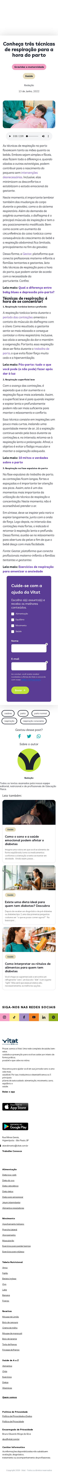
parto (23, 713)
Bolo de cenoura (10, 1322)
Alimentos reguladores (13, 1208)
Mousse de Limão (10, 1316)
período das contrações (18, 317)
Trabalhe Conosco (12, 1151)
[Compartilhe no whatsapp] (38, 736)
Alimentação (9, 1169)
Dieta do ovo (8, 1180)
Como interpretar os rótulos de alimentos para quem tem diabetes (28, 967)
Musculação (8, 1240)
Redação (29, 85)
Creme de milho (9, 1327)
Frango (5, 1300)
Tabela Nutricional (12, 1262)
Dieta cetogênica (10, 1185)
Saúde (29, 76)
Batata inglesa (9, 1278)
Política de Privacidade (13, 1421)
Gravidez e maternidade (29, 66)
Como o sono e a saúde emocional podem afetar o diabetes (24, 840)
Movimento (8, 1218)
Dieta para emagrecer (12, 1197)
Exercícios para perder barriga (16, 1246)
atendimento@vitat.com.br (15, 1145)
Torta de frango (9, 1344)
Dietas (5, 1382)
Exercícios (7, 1377)
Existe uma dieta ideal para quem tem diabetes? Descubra (27, 904)
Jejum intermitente (11, 1202)
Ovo (4, 1284)
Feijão (5, 1273)
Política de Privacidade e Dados (17, 1416)
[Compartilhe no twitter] (29, 736)
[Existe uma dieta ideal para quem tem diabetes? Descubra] (29, 889)
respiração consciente (33, 721)
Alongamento (9, 1235)
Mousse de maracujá (12, 1333)
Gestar (27, 254)
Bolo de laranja (9, 1338)
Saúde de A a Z (10, 1360)
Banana (6, 1295)
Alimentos (7, 1366)
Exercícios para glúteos (13, 1251)
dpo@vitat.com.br (10, 1439)
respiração (9, 721)
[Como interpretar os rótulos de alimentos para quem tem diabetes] (29, 951)
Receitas (7, 1311)
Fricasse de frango (10, 1349)
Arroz (5, 1267)
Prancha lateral (9, 1229)
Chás (4, 1371)
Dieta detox (7, 1191)
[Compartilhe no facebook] (19, 736)
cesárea (8, 713)
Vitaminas (7, 1388)
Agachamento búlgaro (13, 1224)
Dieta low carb (9, 1174)
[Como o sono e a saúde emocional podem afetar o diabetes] (29, 824)
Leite (4, 1289)
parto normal (40, 713)
